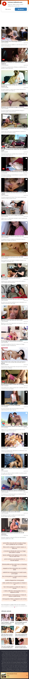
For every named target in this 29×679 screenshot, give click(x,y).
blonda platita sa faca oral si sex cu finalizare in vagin (14, 565)
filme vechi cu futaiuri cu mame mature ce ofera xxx (14, 547)
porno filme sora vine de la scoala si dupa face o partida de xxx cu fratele (14, 543)
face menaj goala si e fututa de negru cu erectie (14, 587)
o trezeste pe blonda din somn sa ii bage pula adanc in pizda (14, 551)
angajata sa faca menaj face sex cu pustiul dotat (14, 569)
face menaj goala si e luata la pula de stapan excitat (14, 577)
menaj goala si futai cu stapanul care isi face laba (14, 599)
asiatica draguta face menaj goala (14, 580)
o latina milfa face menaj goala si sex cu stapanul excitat (14, 591)
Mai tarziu (8, 9)
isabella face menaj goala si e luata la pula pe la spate (14, 573)
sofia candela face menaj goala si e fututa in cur (15, 583)
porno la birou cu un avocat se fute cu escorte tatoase (14, 559)
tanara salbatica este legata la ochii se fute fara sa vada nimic (14, 555)
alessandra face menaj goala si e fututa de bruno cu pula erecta (14, 595)
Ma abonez (21, 9)
